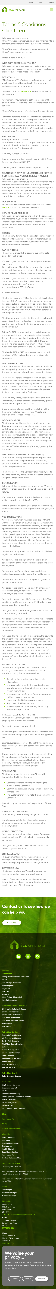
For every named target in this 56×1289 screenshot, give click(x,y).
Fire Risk (5, 991)
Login (4, 1186)
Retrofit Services (8, 1067)
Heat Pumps (7, 1023)
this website (25, 91)
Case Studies (7, 1082)
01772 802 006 (8, 1228)
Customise (14, 1279)
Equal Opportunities (10, 1152)
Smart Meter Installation (12, 1015)
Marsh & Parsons (9, 1099)
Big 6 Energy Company (11, 1085)
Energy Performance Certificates (15, 977)
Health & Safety (8, 1149)
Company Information (11, 1163)
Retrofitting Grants (9, 1073)
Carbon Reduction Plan (11, 1129)
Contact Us (6, 1201)
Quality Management (10, 1143)
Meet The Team (8, 1137)
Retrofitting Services (10, 1032)
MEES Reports (8, 985)
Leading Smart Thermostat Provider (16, 1096)
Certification (7, 973)
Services (5, 971)
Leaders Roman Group (11, 1093)
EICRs (4, 979)
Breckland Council (9, 1088)
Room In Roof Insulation (11, 1058)
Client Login (7, 1189)
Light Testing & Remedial (12, 997)
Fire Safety (6, 1026)
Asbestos (5, 994)
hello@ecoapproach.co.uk (24, 1214)
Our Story (6, 1140)
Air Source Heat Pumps (11, 1038)
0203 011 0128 (8, 1214)
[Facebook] (37, 956)
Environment (7, 1146)
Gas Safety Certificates (11, 982)
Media (4, 1124)
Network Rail (7, 1105)
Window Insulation (9, 1061)
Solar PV (5, 1047)
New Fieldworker (9, 1196)
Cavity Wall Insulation (10, 1050)
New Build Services (9, 1000)
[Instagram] (28, 956)
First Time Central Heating (12, 1044)
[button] (51, 9)
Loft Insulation (8, 1055)
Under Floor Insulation (11, 1053)
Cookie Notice (36, 1265)
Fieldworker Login (9, 1192)
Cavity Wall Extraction (11, 1041)
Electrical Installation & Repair (14, 1009)
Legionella (6, 988)
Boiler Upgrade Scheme (11, 1076)
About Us (6, 1134)
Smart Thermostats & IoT (12, 1012)
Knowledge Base (8, 1119)
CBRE (4, 1090)
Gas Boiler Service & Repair (13, 1020)
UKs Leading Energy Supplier (13, 1108)
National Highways (9, 1102)
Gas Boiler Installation (11, 1017)
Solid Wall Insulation (10, 1064)
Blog (4, 1114)
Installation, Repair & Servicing (14, 1005)
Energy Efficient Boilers (11, 1035)
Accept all (41, 1279)
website (5, 207)
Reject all (28, 1279)
